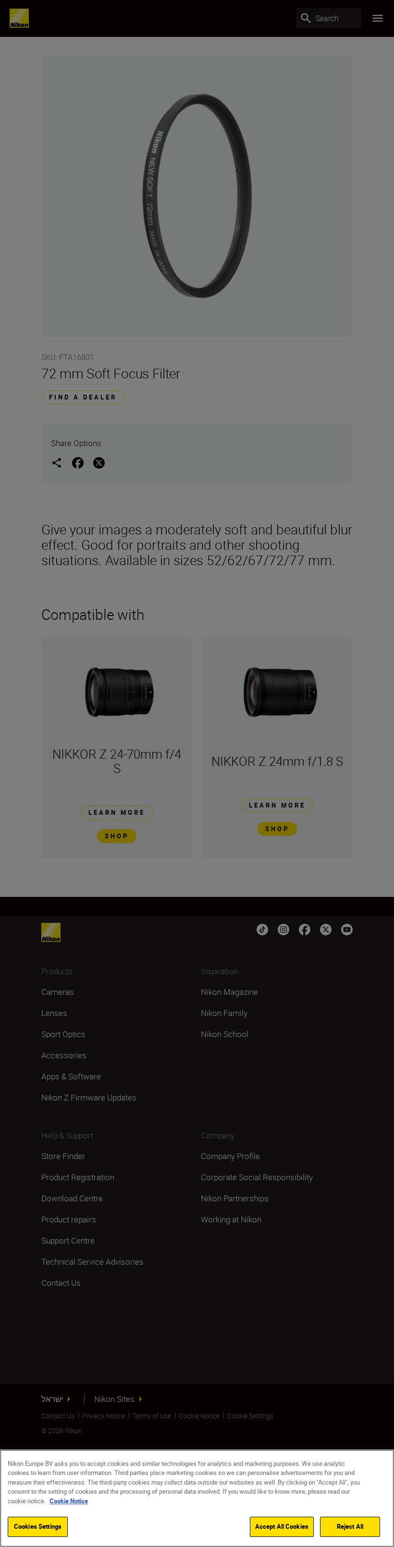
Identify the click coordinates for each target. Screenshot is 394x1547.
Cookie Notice (68, 1501)
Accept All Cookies (281, 1526)
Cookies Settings (38, 1526)
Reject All (350, 1526)
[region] (197, 1498)
